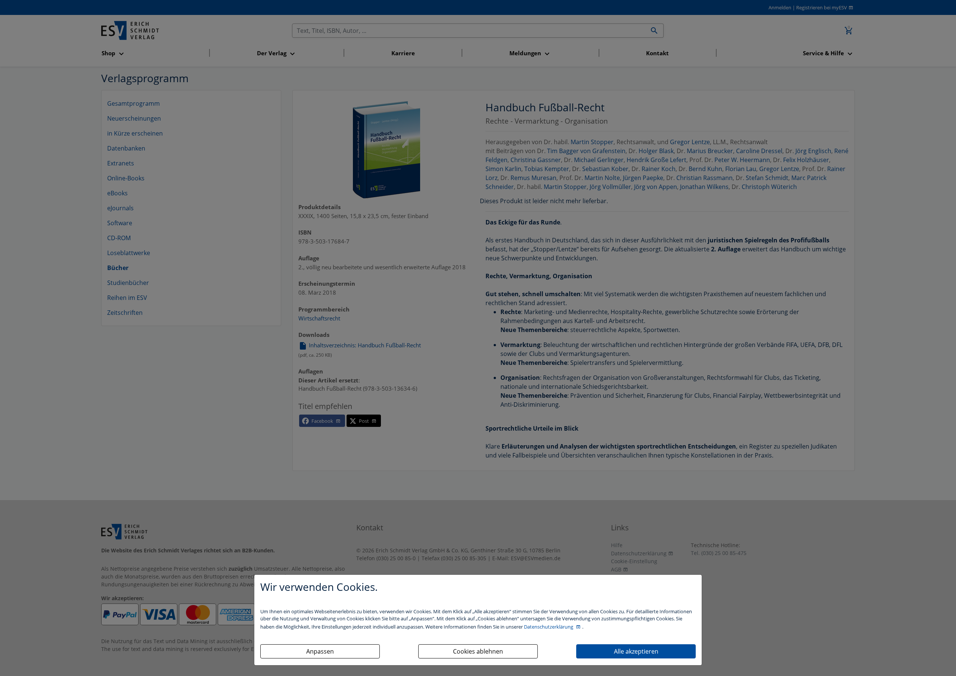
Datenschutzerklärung (549, 626)
